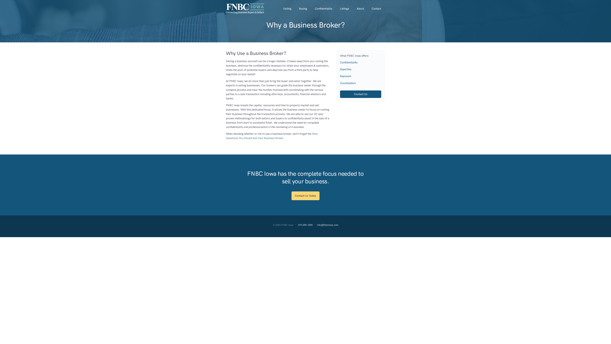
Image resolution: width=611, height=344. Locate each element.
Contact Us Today (305, 195)
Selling (287, 8)
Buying (303, 8)
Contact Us (360, 94)
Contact (376, 8)
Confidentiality (323, 8)
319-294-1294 (305, 225)
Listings (344, 8)
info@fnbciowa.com (327, 225)
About (360, 8)
